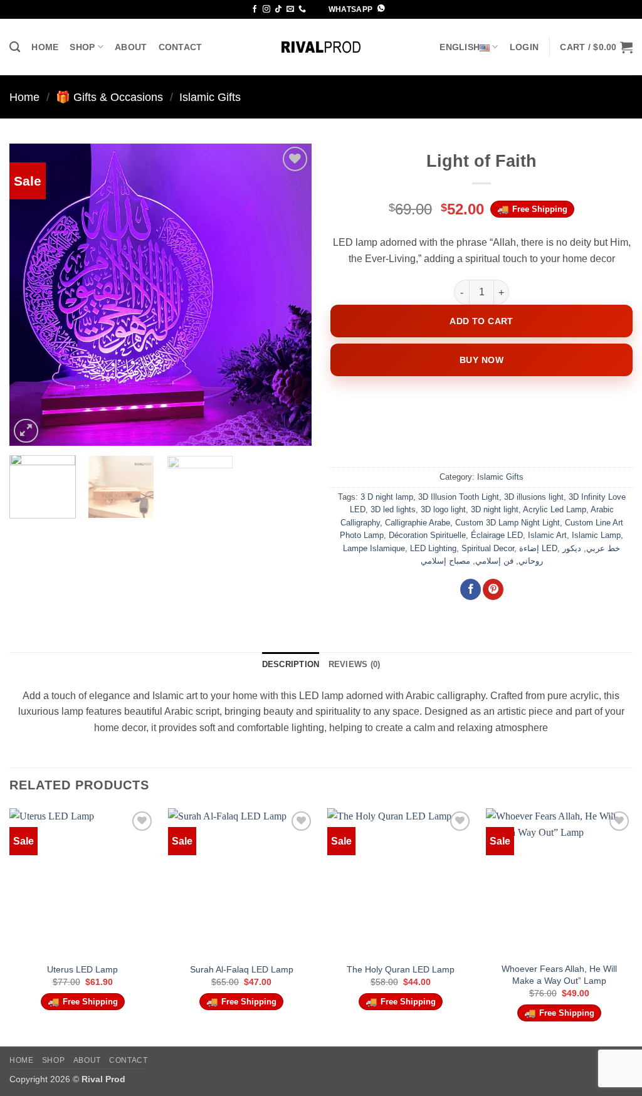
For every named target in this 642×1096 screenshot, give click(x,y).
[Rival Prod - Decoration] (321, 47)
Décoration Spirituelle (427, 535)
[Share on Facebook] (470, 589)
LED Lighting (433, 548)
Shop (82, 47)
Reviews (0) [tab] (355, 664)
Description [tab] (291, 664)
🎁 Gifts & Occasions (109, 96)
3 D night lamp (386, 497)
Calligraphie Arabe (417, 522)
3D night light (494, 509)
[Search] (14, 47)
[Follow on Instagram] (266, 9)
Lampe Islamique (374, 548)
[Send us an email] (290, 9)
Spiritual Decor (487, 548)
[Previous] (31, 295)
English (459, 47)
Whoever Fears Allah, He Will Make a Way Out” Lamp (559, 975)
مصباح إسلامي (445, 561)
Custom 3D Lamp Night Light (507, 522)
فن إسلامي (494, 561)
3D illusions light (534, 497)
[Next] (289, 295)
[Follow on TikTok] (278, 9)
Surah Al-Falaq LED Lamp (241, 969)
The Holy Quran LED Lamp (401, 969)
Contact (181, 47)
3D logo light (443, 509)
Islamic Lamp (596, 535)
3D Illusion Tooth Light (458, 497)
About (131, 47)
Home (44, 47)
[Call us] (302, 9)
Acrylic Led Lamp (554, 509)
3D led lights (393, 509)
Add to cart (481, 321)
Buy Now (481, 360)
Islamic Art (547, 535)
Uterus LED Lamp (82, 969)
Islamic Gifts (210, 96)
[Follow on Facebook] (254, 9)
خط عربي (603, 548)
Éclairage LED (497, 535)
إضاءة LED (538, 548)
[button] (524, 47)
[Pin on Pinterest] (493, 589)
